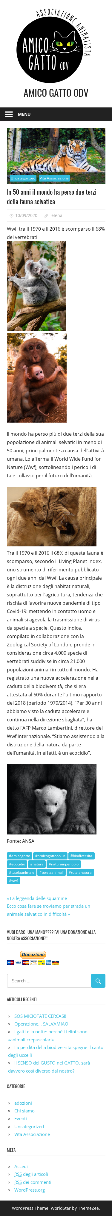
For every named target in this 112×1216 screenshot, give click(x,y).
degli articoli (31, 1174)
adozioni (23, 1103)
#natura (37, 864)
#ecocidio (17, 864)
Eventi (20, 1118)
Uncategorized (23, 178)
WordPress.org (29, 1190)
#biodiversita (81, 855)
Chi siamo (24, 1111)
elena (56, 215)
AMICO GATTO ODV (56, 92)
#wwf (13, 880)
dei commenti (32, 1182)
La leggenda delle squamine (38, 898)
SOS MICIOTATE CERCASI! (40, 1016)
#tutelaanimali (51, 872)
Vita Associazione (54, 178)
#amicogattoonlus (50, 855)
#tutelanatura (80, 872)
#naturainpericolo (64, 864)
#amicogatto (19, 855)
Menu (24, 114)
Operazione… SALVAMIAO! (42, 1024)
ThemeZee (88, 1208)
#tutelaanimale (21, 872)
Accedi (21, 1166)
